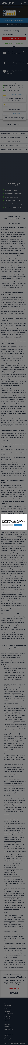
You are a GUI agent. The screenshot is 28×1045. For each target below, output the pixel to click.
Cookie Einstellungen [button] (7, 525)
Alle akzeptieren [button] (17, 525)
